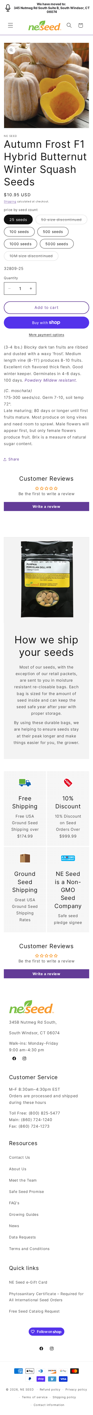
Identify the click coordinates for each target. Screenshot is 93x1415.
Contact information (49, 1405)
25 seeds (18, 219)
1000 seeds (20, 244)
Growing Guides (24, 1214)
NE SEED (27, 1389)
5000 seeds (56, 244)
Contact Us (19, 1157)
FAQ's (14, 1203)
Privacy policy (76, 1389)
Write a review (46, 506)
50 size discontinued (64, 220)
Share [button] (13, 459)
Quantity (11, 278)
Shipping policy (64, 1397)
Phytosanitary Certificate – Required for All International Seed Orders (46, 1296)
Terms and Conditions (29, 1248)
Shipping (10, 201)
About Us (17, 1169)
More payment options (46, 335)
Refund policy (50, 1389)
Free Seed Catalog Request (34, 1311)
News (14, 1226)
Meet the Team (23, 1180)
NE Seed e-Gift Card (28, 1282)
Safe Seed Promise (26, 1191)
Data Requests (22, 1237)
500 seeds (53, 231)
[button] (10, 25)
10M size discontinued (33, 257)
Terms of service (35, 1397)
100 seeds (19, 231)
